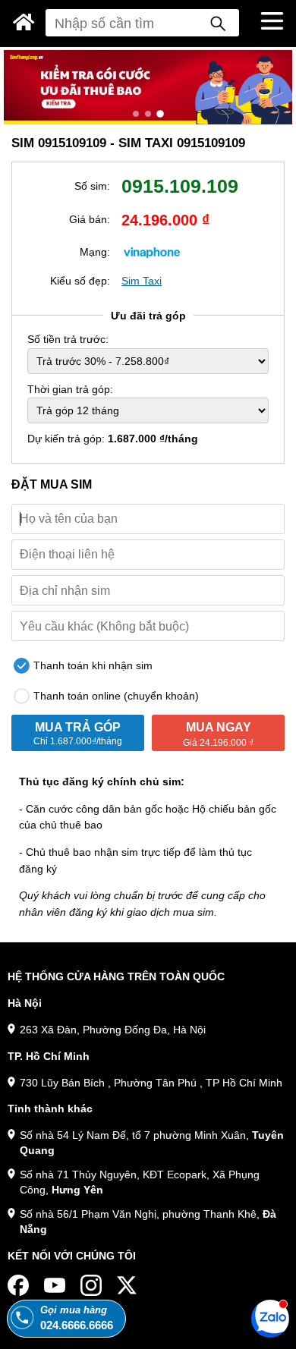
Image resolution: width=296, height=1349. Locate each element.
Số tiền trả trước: (68, 339)
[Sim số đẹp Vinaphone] (151, 251)
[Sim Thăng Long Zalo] (270, 1318)
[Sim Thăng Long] (24, 22)
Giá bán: (89, 219)
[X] (127, 1285)
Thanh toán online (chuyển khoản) (114, 696)
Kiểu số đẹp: (80, 281)
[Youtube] (54, 1285)
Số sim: (92, 186)
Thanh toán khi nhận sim (91, 665)
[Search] (218, 22)
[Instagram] (91, 1285)
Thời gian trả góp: (70, 389)
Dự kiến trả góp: (112, 438)
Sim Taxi (141, 281)
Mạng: (95, 252)
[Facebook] (18, 1285)
